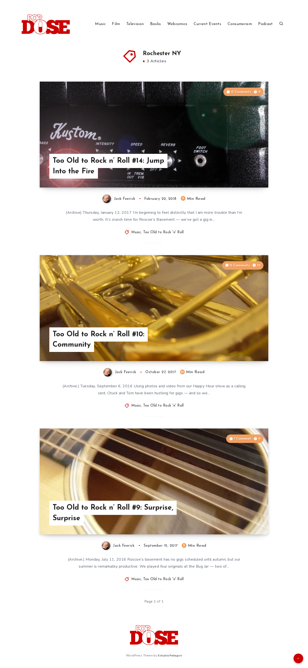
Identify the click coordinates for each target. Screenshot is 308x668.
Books (155, 24)
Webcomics (177, 24)
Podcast (265, 24)
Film (116, 24)
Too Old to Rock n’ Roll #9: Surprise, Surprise (113, 513)
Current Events (207, 24)
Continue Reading (245, 173)
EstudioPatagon (170, 655)
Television (135, 24)
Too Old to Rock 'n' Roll (163, 232)
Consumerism (240, 24)
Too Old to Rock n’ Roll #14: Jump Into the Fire (108, 166)
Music (100, 24)
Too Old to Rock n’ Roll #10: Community (98, 340)
